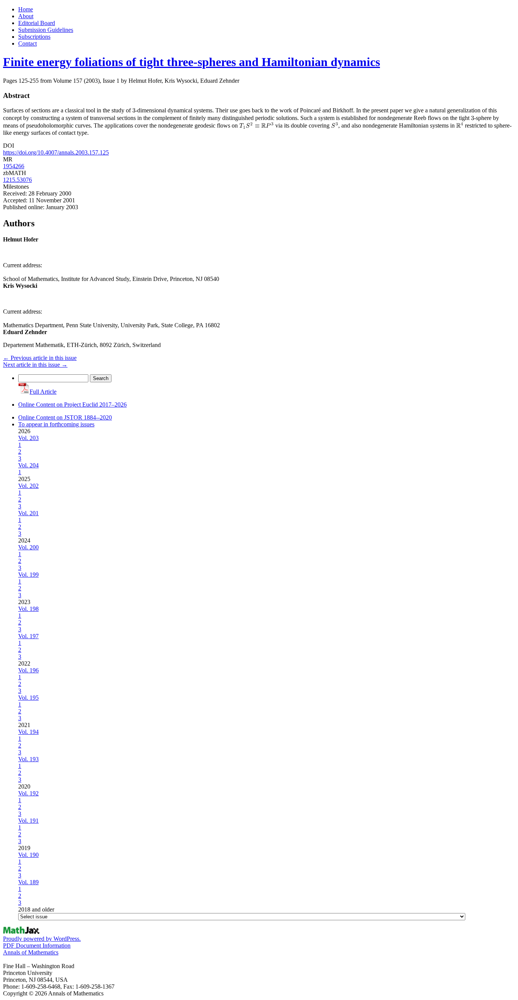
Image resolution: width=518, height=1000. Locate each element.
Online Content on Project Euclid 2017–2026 (72, 404)
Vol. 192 (28, 793)
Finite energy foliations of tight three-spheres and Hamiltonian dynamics (191, 62)
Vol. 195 (28, 697)
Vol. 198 (28, 609)
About (25, 16)
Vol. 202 (28, 486)
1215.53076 (17, 180)
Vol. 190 (28, 855)
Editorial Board (36, 23)
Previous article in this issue (40, 358)
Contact (27, 43)
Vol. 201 (28, 513)
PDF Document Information (37, 945)
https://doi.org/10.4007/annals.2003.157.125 (56, 152)
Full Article (43, 391)
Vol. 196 (28, 670)
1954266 (13, 166)
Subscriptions (34, 36)
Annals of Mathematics (30, 952)
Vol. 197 (28, 636)
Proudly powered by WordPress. (42, 938)
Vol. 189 (28, 882)
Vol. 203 (28, 438)
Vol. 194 (28, 732)
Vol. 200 (28, 547)
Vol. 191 (28, 820)
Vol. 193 (28, 759)
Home (25, 9)
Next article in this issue (35, 364)
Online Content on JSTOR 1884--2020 (65, 417)
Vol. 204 (28, 465)
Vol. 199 (28, 574)
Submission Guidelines (45, 30)
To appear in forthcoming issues (56, 424)
